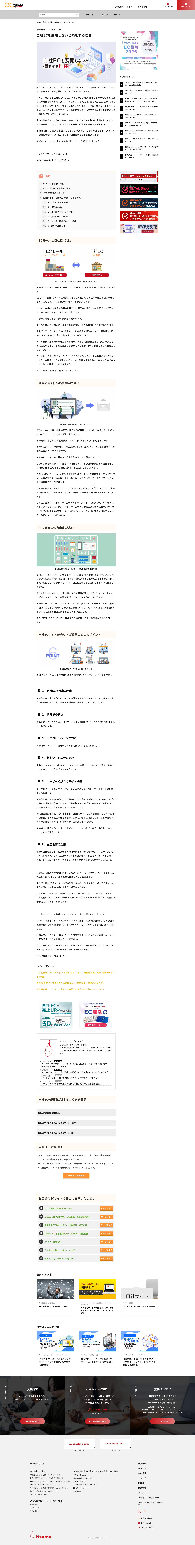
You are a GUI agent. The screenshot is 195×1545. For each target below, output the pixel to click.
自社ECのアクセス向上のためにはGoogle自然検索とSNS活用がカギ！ (71, 982)
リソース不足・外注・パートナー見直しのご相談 (95, 1471)
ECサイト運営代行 (52, 1241)
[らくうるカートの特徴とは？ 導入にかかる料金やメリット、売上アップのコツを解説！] (97, 1290)
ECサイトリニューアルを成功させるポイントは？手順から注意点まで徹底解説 (55, 1361)
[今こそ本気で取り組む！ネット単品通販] (139, 1290)
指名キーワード (100, 1355)
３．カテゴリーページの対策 (57, 211)
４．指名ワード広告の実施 (57, 216)
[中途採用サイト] (115, 1444)
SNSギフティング (36, 1507)
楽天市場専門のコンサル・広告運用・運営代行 (65, 1225)
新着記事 (105, 15)
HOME (39, 22)
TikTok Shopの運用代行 (38, 1494)
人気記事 (117, 15)
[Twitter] (139, 1511)
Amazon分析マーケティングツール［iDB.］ (45, 1484)
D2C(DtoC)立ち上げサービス (83, 1478)
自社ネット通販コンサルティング (59, 1250)
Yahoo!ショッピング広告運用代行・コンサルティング (49, 1488)
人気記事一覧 (128, 76)
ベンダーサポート (46, 1355)
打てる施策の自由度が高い (53, 193)
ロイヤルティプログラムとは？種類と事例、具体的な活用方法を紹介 (71, 1083)
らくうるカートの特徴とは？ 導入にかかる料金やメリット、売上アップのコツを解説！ (97, 1310)
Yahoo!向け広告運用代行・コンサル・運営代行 (66, 1233)
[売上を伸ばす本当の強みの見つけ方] (55, 1290)
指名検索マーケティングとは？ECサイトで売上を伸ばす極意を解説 (97, 1360)
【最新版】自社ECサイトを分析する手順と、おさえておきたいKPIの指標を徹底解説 (139, 1361)
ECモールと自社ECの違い (52, 183)
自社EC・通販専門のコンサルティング (43, 1491)
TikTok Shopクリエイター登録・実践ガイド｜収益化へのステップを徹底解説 (75, 1072)
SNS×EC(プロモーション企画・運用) (46, 1501)
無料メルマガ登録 (76, 1175)
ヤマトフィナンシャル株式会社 (93, 1303)
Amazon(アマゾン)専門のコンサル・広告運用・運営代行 (50, 1481)
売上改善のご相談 (38, 1471)
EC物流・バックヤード (81, 1488)
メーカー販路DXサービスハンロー (85, 1484)
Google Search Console (143, 1355)
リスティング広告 (89, 1355)
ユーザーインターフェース (62, 1355)
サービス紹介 (106, 1208)
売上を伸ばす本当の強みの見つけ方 (53, 1306)
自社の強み (51, 1303)
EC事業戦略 (59, 1075)
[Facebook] (145, 1511)
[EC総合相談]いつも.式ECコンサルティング (45, 1475)
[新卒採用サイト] (79, 1444)
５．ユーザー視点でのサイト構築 (59, 221)
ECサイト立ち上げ (79, 1475)
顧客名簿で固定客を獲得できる (55, 188)
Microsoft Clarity (130, 1355)
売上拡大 (131, 1303)
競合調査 (44, 1303)
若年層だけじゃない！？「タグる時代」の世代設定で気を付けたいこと (71, 989)
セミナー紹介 (106, 1258)
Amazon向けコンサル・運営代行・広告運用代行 (66, 1216)
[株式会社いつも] (14, 7)
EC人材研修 (77, 1491)
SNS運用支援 (34, 1504)
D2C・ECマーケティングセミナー (59, 1258)
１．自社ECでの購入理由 (56, 202)
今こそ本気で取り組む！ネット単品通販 (139, 1306)
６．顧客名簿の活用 (54, 225)
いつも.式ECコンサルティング (58, 1208)
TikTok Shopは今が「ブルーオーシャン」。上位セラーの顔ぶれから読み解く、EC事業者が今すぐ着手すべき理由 (76, 1065)
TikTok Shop (58, 1061)
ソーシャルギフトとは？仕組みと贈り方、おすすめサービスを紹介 (70, 1077)
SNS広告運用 (34, 1511)
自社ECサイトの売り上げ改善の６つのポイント (62, 197)
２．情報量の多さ (53, 207)
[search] (193, 11)
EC (126, 1303)
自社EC (45, 22)
